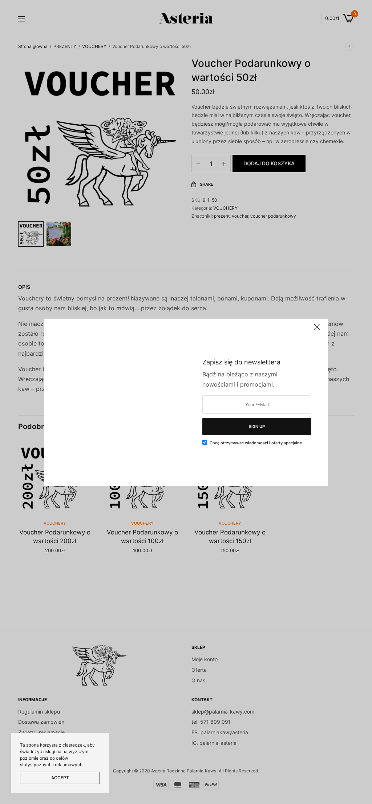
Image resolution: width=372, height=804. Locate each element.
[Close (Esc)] (317, 330)
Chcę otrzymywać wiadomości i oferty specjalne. (256, 442)
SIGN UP (257, 426)
